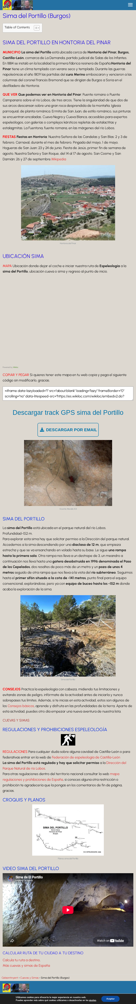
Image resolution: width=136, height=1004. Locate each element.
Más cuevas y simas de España (26, 965)
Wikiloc (15, 367)
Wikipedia (58, 159)
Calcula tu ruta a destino (21, 960)
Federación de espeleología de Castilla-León (86, 757)
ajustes (92, 1000)
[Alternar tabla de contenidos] (35, 28)
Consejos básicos (21, 706)
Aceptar (110, 998)
